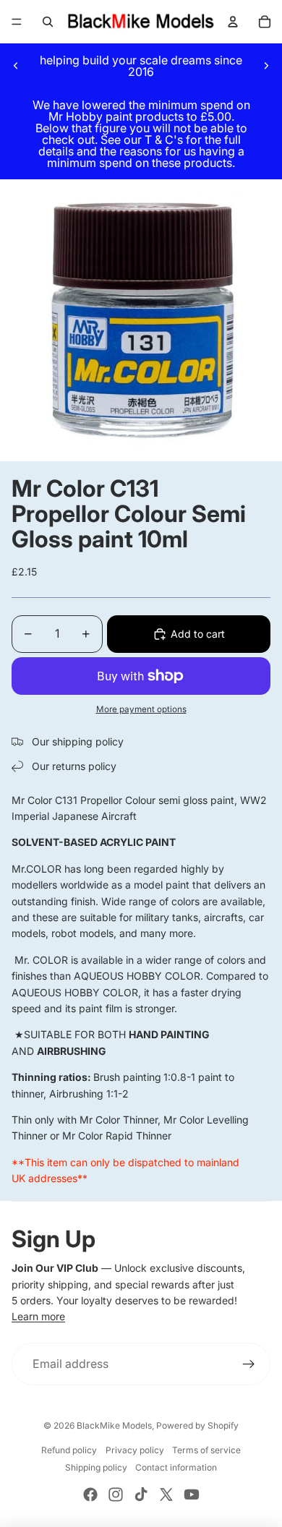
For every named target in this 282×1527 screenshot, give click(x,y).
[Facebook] (90, 1494)
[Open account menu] (233, 22)
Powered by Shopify (197, 1425)
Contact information (176, 1467)
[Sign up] (249, 1364)
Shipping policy (96, 1467)
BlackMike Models (114, 1425)
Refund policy (69, 1450)
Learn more (38, 1316)
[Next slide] (266, 66)
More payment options (141, 709)
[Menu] (16, 21)
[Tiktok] (141, 1494)
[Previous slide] (16, 66)
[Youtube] (191, 1494)
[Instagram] (115, 1494)
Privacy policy (135, 1450)
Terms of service (206, 1450)
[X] (166, 1494)
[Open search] (48, 22)
